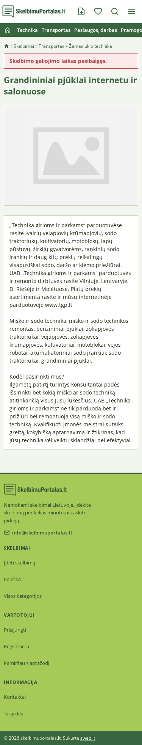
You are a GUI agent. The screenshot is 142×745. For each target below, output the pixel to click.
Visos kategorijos (23, 596)
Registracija (16, 646)
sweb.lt (87, 738)
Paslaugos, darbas (95, 30)
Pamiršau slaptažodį (26, 663)
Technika (27, 30)
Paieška (12, 579)
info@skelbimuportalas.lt (42, 532)
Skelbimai (24, 46)
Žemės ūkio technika (90, 46)
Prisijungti (15, 629)
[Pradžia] (7, 30)
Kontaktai (15, 696)
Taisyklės (13, 713)
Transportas (56, 30)
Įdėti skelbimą (19, 562)
